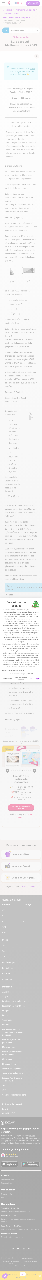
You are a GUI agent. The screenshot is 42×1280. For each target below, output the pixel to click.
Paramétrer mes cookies (21, 679)
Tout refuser (7, 679)
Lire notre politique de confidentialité (13, 670)
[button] (5, 1276)
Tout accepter (35, 679)
